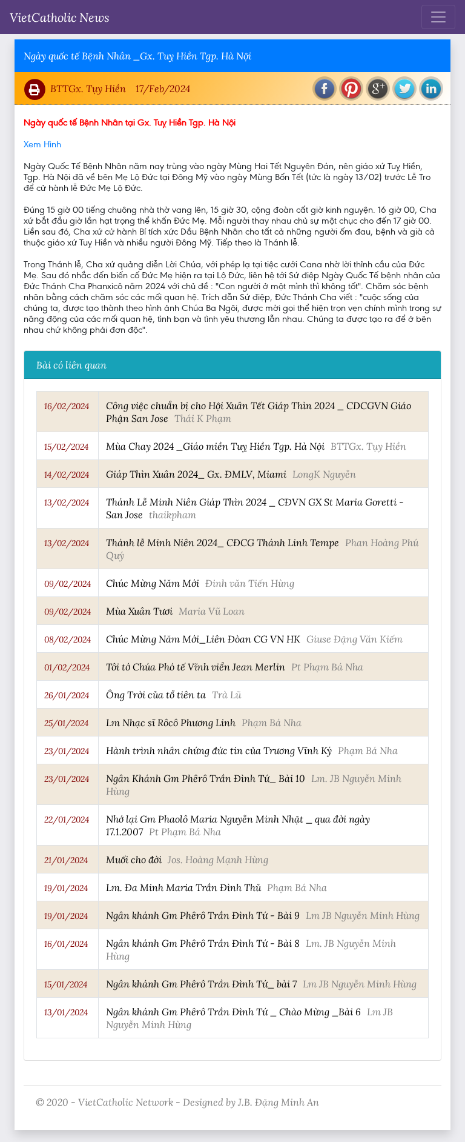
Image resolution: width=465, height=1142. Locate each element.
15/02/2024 (66, 446)
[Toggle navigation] (438, 17)
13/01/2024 (66, 1012)
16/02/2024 (66, 406)
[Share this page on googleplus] (378, 88)
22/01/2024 (66, 819)
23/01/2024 (66, 751)
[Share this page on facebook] (324, 88)
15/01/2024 (65, 984)
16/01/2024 (66, 943)
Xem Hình (42, 144)
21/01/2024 (66, 860)
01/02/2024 (67, 667)
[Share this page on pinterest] (351, 88)
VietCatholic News (60, 17)
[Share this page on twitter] (404, 88)
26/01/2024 (66, 695)
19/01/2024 (66, 888)
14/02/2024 (66, 474)
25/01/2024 (66, 723)
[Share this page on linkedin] (431, 88)
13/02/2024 (66, 502)
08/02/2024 (67, 639)
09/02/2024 (67, 583)
